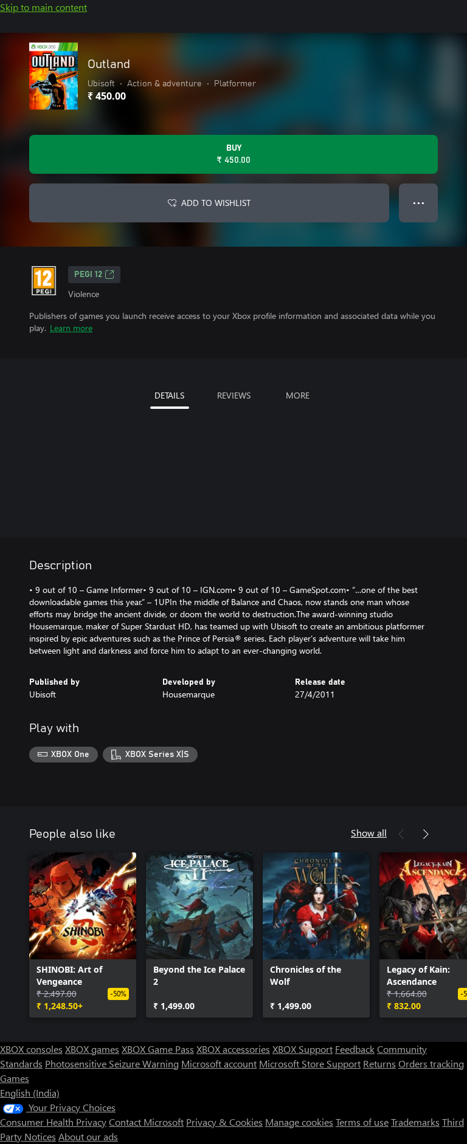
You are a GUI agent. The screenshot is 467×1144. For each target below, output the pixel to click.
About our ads (88, 1136)
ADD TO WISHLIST (216, 202)
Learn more (71, 328)
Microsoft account (219, 1063)
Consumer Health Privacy (53, 1121)
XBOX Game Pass (158, 1049)
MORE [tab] (298, 395)
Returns (379, 1063)
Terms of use (362, 1121)
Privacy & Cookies (224, 1121)
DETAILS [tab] (169, 395)
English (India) (30, 1092)
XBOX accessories (233, 1049)
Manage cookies (299, 1121)
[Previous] (401, 834)
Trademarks (415, 1121)
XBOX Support (302, 1049)
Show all (369, 832)
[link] (82, 935)
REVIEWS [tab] (234, 395)
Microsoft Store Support (310, 1063)
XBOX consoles (31, 1049)
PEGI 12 (88, 274)
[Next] (425, 834)
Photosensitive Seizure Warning (112, 1063)
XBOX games (92, 1049)
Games (14, 1078)
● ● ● (418, 202)
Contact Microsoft (146, 1121)
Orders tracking (431, 1063)
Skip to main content (43, 7)
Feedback (355, 1049)
